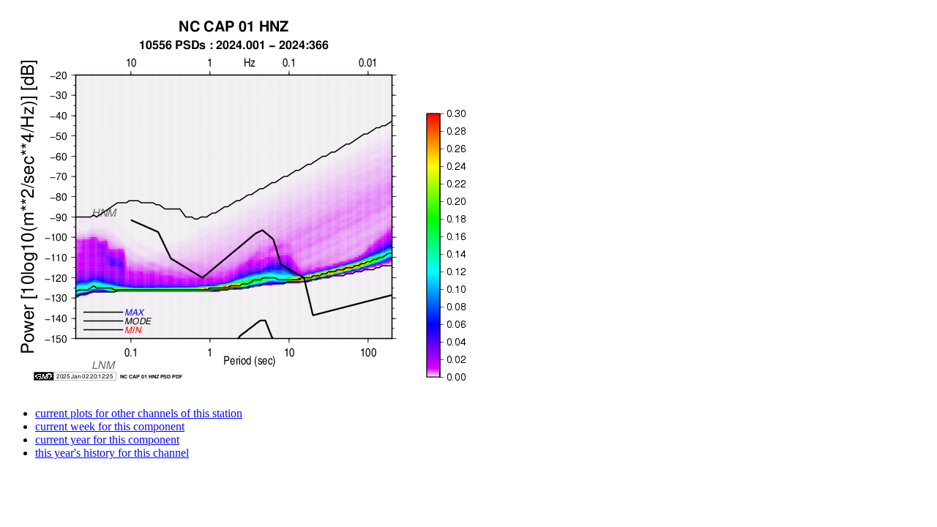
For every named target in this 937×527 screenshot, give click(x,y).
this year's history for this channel (112, 452)
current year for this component (107, 439)
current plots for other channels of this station (138, 413)
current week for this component (109, 426)
